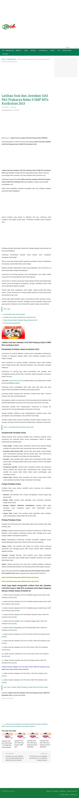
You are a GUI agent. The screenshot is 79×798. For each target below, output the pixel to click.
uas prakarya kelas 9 (29, 726)
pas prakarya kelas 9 (28, 724)
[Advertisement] (39, 11)
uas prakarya (18, 726)
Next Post (38, 757)
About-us (49, 791)
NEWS (52, 50)
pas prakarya (17, 724)
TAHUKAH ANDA (66, 50)
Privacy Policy (64, 794)
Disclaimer (62, 791)
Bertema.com (10, 50)
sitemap (55, 791)
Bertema (22, 141)
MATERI (33, 50)
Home (3, 59)
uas (12, 726)
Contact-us (73, 794)
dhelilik (13, 107)
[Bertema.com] (3, 50)
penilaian (38, 724)
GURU (25, 50)
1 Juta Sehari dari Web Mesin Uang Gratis (21, 427)
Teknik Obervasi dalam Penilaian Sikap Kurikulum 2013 (20, 320)
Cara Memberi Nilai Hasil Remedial (14, 314)
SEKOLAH (18, 50)
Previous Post (15, 757)
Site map (5, 54)
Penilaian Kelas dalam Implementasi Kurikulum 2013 (19, 317)
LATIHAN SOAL (43, 50)
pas (12, 724)
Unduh (14, 597)
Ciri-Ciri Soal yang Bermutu (11, 323)
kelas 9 (8, 724)
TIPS (58, 50)
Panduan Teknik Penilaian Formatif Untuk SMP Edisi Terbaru (29, 687)
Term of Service (72, 791)
